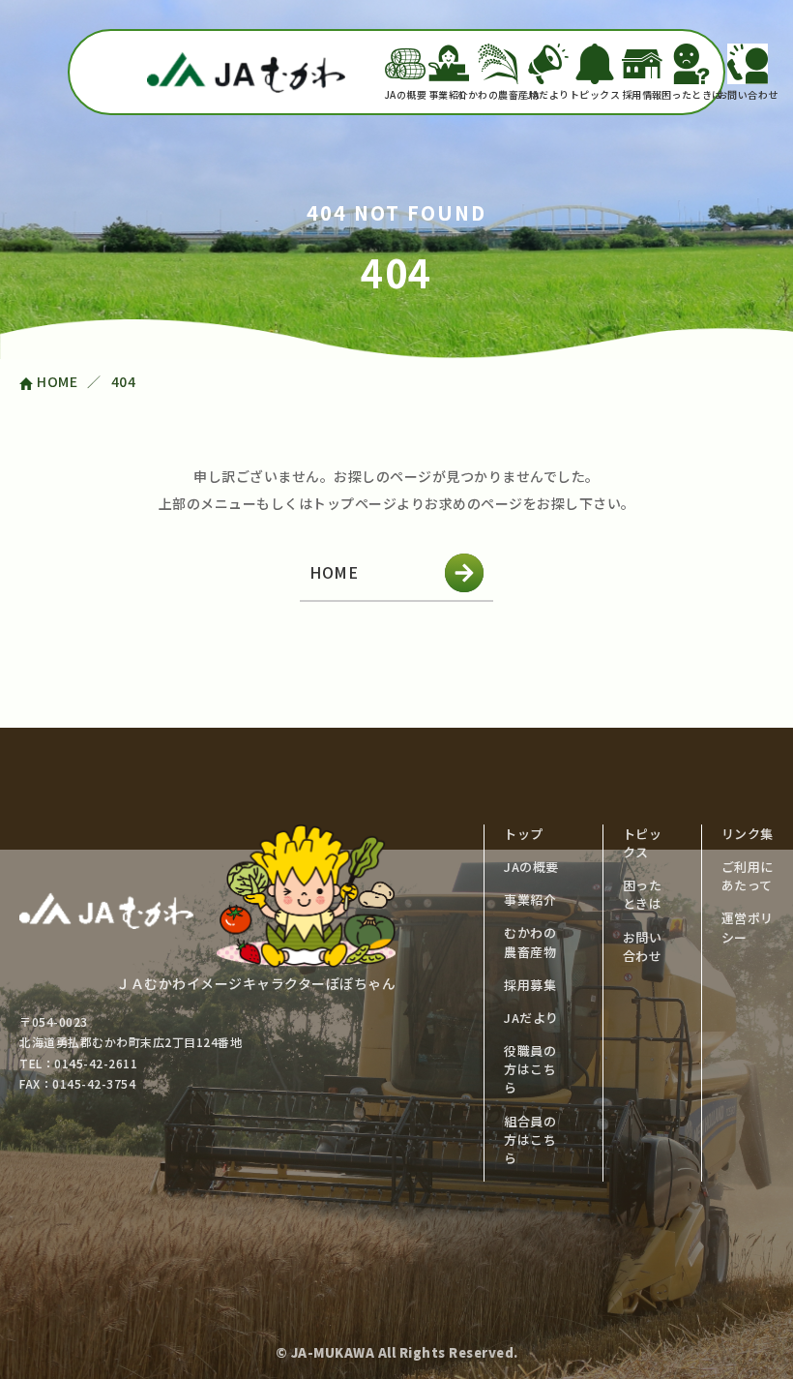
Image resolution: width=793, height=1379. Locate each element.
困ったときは (691, 94)
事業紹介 (448, 94)
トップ (523, 833)
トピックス (595, 94)
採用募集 (530, 984)
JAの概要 (405, 94)
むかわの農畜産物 (498, 94)
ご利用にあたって (747, 875)
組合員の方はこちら (530, 1139)
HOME (333, 572)
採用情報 (642, 94)
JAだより (548, 94)
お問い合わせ (748, 94)
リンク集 (747, 833)
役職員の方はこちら (530, 1068)
